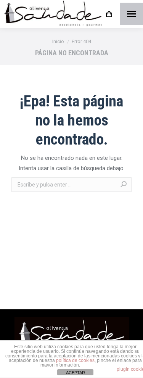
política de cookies (75, 360)
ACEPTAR (75, 372)
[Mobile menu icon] (131, 14)
